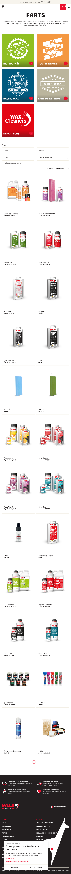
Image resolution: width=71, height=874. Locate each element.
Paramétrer (14, 867)
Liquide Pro (8, 653)
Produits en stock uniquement (13, 163)
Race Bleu (42, 507)
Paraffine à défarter (46, 556)
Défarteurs (11, 133)
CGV (3, 871)
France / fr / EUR (60, 807)
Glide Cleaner (43, 653)
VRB (40, 360)
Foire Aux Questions (43, 840)
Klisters (41, 702)
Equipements (6, 829)
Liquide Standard (45, 605)
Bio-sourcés (11, 63)
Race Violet (8, 507)
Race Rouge (43, 458)
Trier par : (50, 169)
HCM (6, 556)
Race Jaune (8, 458)
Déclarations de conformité (46, 833)
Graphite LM (9, 360)
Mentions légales (13, 871)
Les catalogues (42, 829)
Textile (4, 833)
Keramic (41, 409)
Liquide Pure (9, 605)
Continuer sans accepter (13, 843)
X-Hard (7, 409)
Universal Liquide (11, 214)
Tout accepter (38, 867)
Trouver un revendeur (44, 823)
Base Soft (8, 311)
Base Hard (8, 263)
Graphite (41, 311)
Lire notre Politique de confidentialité (17, 861)
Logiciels (5, 840)
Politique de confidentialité (32, 871)
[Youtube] (52, 848)
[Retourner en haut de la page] (67, 871)
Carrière (39, 836)
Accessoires (6, 826)
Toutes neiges (47, 63)
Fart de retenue (49, 98)
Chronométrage (8, 836)
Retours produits (43, 826)
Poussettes (8, 702)
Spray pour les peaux (12, 751)
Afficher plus (10, 858)
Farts (4, 823)
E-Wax (41, 751)
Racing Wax (11, 98)
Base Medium (43, 263)
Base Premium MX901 (46, 214)
